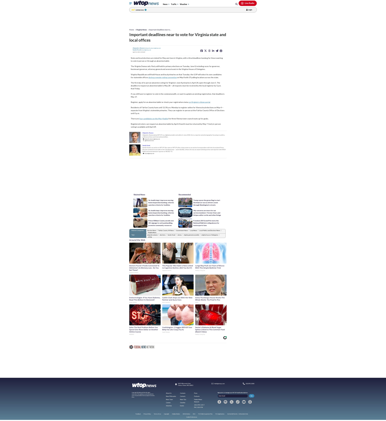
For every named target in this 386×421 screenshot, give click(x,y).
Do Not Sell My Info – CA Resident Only (237, 414)
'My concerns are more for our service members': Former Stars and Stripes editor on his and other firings (207, 212)
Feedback (138, 414)
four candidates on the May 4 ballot (153, 119)
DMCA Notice (186, 414)
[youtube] (244, 402)
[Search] (236, 4)
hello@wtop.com (219, 384)
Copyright (166, 414)
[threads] (250, 402)
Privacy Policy (147, 414)
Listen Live (140, 10)
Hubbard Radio (176, 414)
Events (182, 406)
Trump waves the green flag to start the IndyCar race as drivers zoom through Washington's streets (206, 202)
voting (150, 237)
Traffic (174, 4)
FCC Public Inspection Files (205, 414)
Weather (183, 4)
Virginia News (152, 232)
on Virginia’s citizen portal (199, 102)
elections (163, 235)
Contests (182, 393)
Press (195, 393)
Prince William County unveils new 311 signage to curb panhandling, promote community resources (161, 223)
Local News (193, 230)
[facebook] (219, 402)
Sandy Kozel (137, 50)
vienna (179, 235)
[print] (221, 50)
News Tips (183, 399)
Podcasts (197, 396)
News (165, 4)
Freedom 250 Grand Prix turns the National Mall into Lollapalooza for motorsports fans (206, 223)
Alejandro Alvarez (139, 48)
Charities (182, 402)
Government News (182, 230)
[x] (231, 402)
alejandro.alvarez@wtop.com (153, 48)
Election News (151, 230)
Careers (168, 402)
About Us (168, 393)
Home (131, 30)
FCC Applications (219, 414)
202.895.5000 (250, 384)
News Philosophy (171, 396)
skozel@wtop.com (146, 50)
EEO (194, 414)
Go (252, 396)
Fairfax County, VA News (166, 230)
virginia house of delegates (209, 235)
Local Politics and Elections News (209, 230)
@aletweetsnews (149, 140)
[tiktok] (238, 402)
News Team (169, 399)
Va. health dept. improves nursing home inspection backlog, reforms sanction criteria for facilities (161, 202)
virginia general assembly (191, 235)
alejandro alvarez (152, 235)
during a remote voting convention (162, 77)
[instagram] (225, 402)
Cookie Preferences (191, 417)
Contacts (182, 396)
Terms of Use (157, 414)
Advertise (169, 406)
